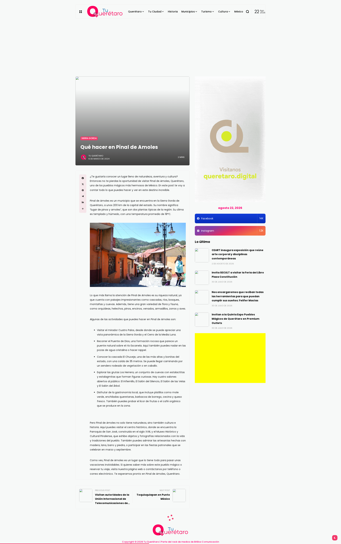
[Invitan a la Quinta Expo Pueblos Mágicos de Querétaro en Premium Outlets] (202, 320)
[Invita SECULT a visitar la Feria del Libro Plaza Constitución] (202, 278)
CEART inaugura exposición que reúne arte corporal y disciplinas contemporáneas (237, 254)
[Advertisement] (170, 45)
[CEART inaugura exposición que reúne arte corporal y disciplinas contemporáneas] (202, 255)
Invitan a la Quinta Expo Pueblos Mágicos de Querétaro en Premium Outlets (235, 319)
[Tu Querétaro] (105, 11)
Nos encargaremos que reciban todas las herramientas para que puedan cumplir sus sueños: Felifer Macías (238, 296)
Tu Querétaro (95, 155)
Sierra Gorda (89, 138)
